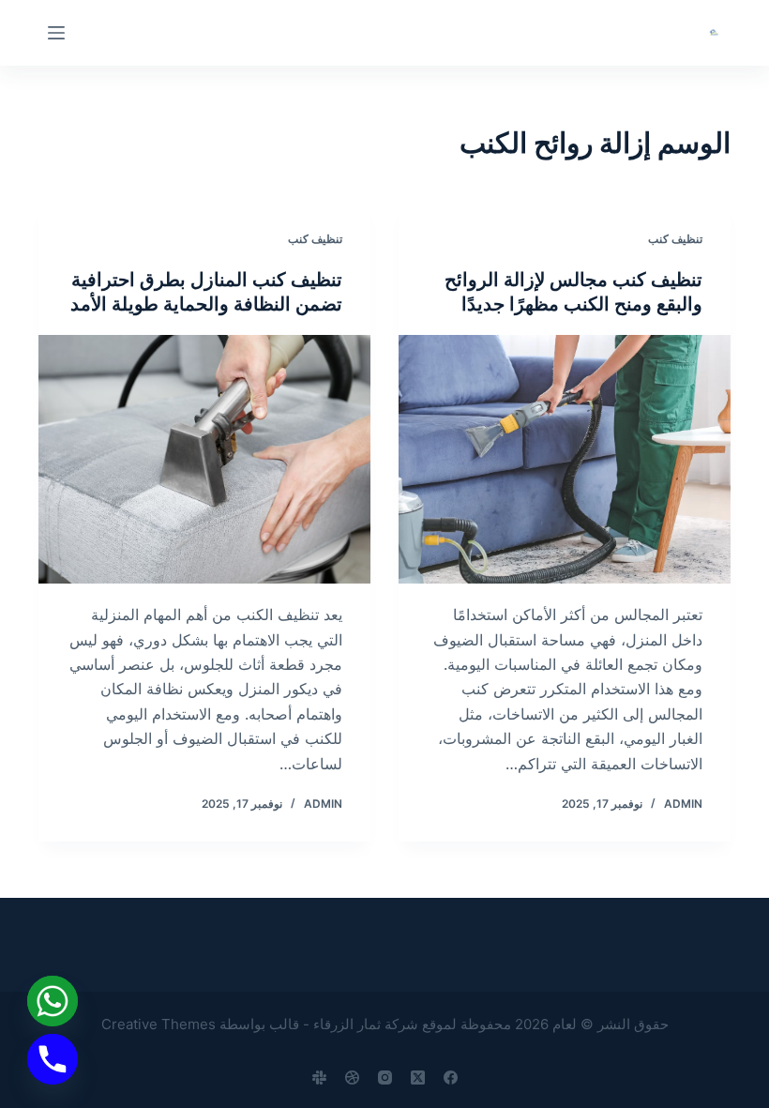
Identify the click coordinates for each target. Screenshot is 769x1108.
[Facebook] (451, 1077)
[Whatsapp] (52, 1001)
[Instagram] (385, 1077)
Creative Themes (158, 1024)
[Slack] (319, 1077)
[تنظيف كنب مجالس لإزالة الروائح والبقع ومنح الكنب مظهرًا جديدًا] (565, 459)
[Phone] (52, 1059)
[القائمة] (56, 32)
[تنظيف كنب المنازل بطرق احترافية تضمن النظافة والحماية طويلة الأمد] (204, 459)
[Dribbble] (352, 1077)
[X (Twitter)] (418, 1077)
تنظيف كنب (675, 239)
